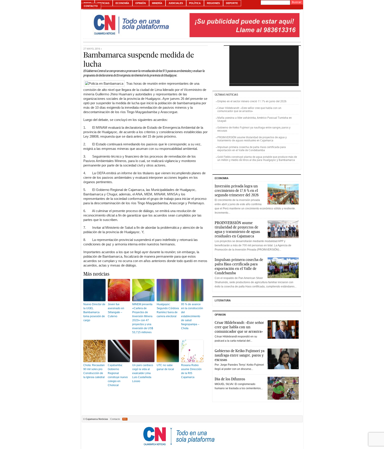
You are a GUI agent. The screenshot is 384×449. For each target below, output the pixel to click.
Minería (157, 3)
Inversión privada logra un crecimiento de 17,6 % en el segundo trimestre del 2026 (237, 190)
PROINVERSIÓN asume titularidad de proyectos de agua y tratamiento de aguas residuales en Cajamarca (252, 138)
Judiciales (175, 3)
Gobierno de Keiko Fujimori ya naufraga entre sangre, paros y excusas (253, 129)
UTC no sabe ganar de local (165, 367)
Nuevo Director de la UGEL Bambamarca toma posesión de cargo (94, 312)
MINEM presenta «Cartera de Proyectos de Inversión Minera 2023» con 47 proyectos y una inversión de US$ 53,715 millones (142, 318)
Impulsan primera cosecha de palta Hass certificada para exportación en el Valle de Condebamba (251, 148)
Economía (122, 3)
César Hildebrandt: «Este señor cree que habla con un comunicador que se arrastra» (249, 109)
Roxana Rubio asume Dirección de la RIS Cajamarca (191, 371)
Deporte (232, 3)
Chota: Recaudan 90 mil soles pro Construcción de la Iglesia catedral (94, 371)
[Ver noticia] (283, 194)
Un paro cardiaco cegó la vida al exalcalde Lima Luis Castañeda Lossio (142, 373)
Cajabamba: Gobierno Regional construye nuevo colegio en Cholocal (118, 375)
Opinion (220, 314)
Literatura (223, 300)
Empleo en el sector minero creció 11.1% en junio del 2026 (251, 101)
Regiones (213, 3)
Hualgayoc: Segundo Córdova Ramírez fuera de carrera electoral (168, 310)
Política (195, 3)
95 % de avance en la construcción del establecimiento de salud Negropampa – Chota (192, 316)
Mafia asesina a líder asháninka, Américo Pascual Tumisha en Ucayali (254, 119)
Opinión (140, 3)
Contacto (91, 6)
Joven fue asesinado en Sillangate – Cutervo (116, 310)
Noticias (103, 3)
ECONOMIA (221, 178)
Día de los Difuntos (230, 379)
